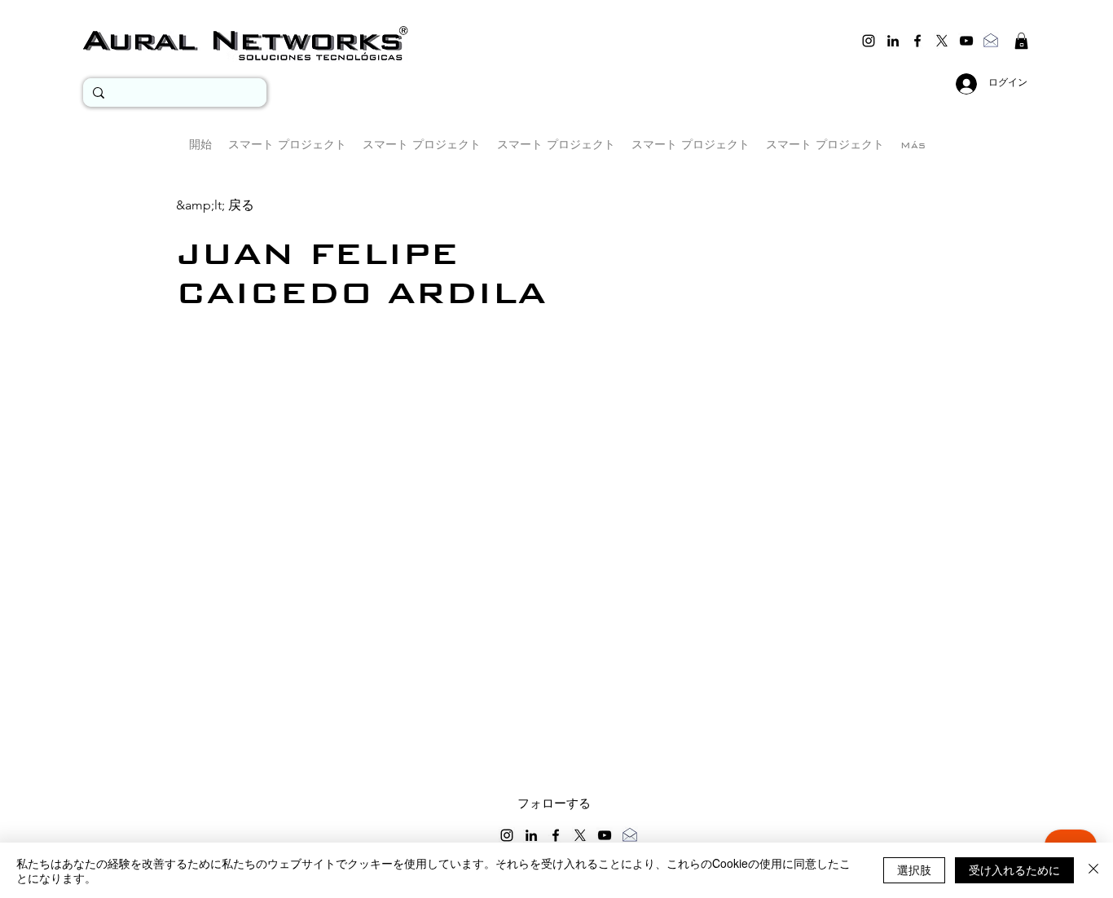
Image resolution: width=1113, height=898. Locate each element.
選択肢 (914, 869)
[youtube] (966, 41)
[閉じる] (1093, 870)
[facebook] (917, 41)
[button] (1021, 41)
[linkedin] (893, 41)
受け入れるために (1014, 869)
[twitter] (942, 41)
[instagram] (868, 41)
